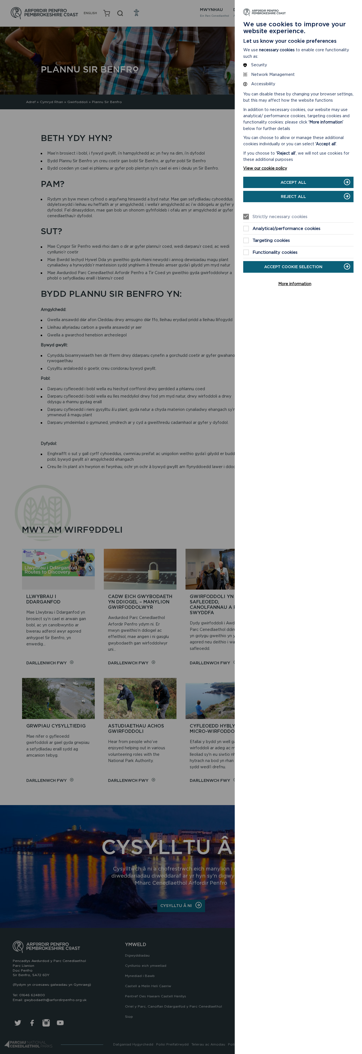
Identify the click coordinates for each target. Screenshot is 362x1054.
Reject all (293, 196)
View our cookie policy (265, 168)
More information (294, 283)
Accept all (293, 182)
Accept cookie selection (293, 266)
